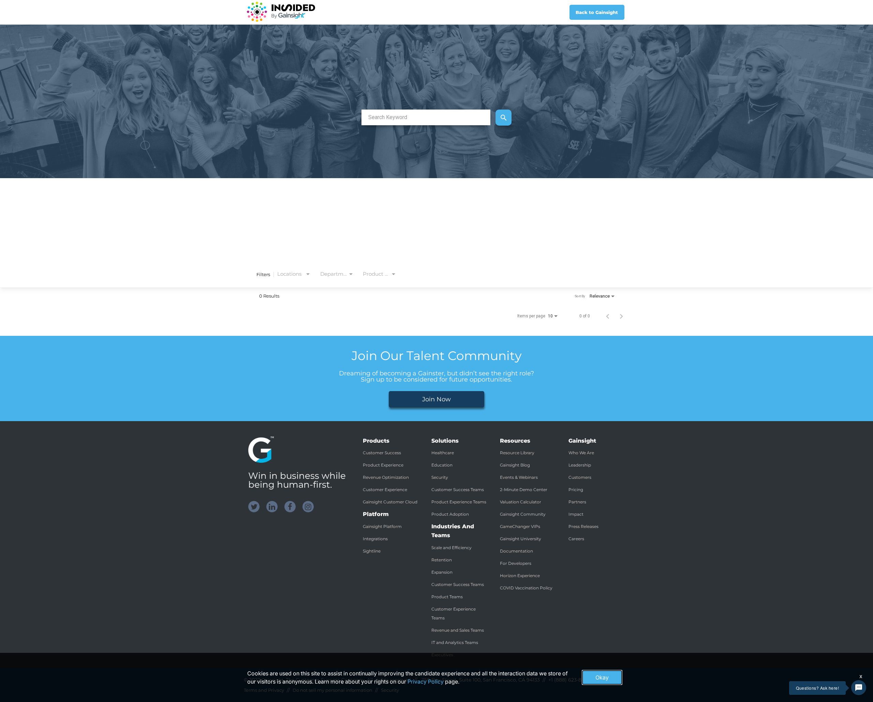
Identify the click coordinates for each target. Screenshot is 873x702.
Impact (575, 514)
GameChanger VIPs (520, 526)
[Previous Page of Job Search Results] (608, 316)
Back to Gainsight (597, 12)
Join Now (436, 399)
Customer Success (382, 452)
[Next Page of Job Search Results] (621, 316)
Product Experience (383, 465)
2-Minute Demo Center (523, 489)
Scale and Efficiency (451, 547)
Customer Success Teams (457, 489)
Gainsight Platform (382, 526)
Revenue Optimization (386, 477)
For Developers (515, 563)
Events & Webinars (519, 477)
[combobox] (426, 117)
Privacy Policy (426, 681)
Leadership (579, 465)
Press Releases (583, 526)
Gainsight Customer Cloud (390, 501)
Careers (576, 538)
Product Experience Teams (458, 501)
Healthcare (442, 452)
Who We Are (581, 452)
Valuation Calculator (520, 501)
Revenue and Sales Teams (457, 630)
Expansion (442, 572)
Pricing (575, 489)
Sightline (372, 551)
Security (439, 477)
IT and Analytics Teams (454, 642)
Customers (579, 477)
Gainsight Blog (515, 465)
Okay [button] (602, 677)
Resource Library (517, 452)
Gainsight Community (523, 514)
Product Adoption (450, 514)
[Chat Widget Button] (858, 687)
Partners (577, 501)
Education (442, 465)
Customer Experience (385, 489)
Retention (441, 559)
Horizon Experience (520, 575)
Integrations (375, 538)
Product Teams (447, 596)
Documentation (516, 551)
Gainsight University (520, 538)
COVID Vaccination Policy (526, 587)
